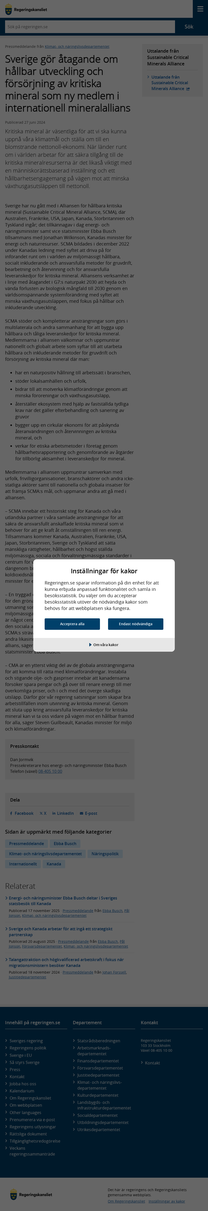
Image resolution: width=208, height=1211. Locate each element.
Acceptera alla (72, 623)
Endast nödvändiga (135, 623)
